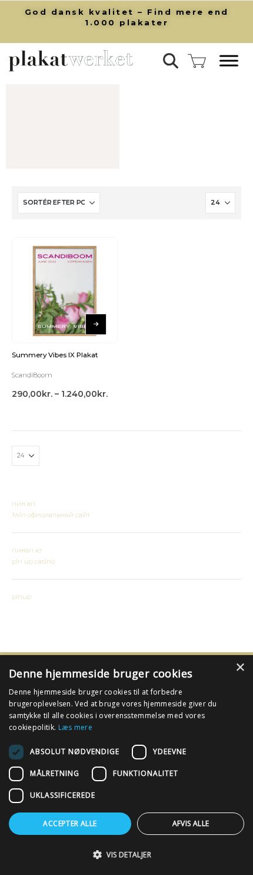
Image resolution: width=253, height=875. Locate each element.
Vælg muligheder (95, 324)
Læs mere (75, 727)
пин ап (23, 503)
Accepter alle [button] (69, 823)
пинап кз (27, 550)
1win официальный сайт (51, 515)
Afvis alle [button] (190, 823)
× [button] (239, 667)
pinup (21, 597)
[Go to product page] (64, 290)
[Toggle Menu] (228, 61)
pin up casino (33, 561)
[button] (171, 60)
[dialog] (126, 765)
